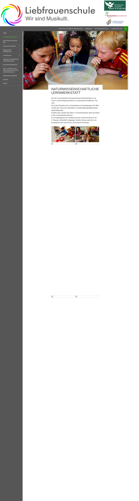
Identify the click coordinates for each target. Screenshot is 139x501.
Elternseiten (7, 55)
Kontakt (5, 79)
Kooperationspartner (10, 64)
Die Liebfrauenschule (10, 37)
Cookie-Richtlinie (116, 28)
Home (4, 33)
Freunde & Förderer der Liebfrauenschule (11, 60)
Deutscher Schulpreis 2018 (10, 41)
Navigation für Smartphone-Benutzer (71, 28)
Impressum (88, 28)
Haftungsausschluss (101, 28)
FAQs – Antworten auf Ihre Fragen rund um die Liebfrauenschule (10, 70)
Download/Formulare (10, 75)
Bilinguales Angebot (9, 46)
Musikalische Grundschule (7, 50)
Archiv (5, 83)
